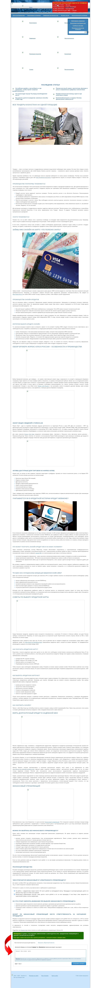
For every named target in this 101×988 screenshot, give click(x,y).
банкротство (24, 930)
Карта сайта (55, 975)
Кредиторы (67, 22)
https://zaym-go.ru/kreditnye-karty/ (33, 642)
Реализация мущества (35, 54)
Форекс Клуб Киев (29, 434)
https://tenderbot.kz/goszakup (43, 177)
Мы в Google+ (45, 975)
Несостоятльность (69, 38)
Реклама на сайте (33, 975)
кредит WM (39, 553)
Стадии (31, 69)
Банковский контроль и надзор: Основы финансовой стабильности (69, 98)
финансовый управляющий (52, 822)
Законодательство (69, 7)
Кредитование (33, 22)
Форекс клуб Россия (43, 386)
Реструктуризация (69, 69)
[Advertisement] (50, 157)
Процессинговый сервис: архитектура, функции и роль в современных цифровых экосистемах (72, 89)
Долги (30, 7)
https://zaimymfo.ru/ (17, 294)
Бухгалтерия (68, 54)
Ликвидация (32, 38)
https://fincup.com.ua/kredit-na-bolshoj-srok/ (24, 769)
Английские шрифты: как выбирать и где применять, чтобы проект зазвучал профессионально (26, 90)
